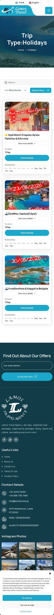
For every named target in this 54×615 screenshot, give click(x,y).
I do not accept (27, 605)
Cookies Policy (26, 611)
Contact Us (9, 466)
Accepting (27, 598)
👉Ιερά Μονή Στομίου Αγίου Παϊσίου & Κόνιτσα (22, 136)
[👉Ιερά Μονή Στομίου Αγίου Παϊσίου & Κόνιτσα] (27, 116)
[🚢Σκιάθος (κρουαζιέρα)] (27, 195)
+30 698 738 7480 (18, 495)
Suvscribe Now (25, 376)
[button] (50, 573)
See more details (25, 143)
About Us (8, 461)
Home (21, 50)
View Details (27, 158)
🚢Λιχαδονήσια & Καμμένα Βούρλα (26, 288)
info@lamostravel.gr (19, 501)
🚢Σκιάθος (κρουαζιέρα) (21, 213)
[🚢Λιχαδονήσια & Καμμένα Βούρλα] (27, 270)
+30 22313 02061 (17, 492)
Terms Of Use (10, 471)
